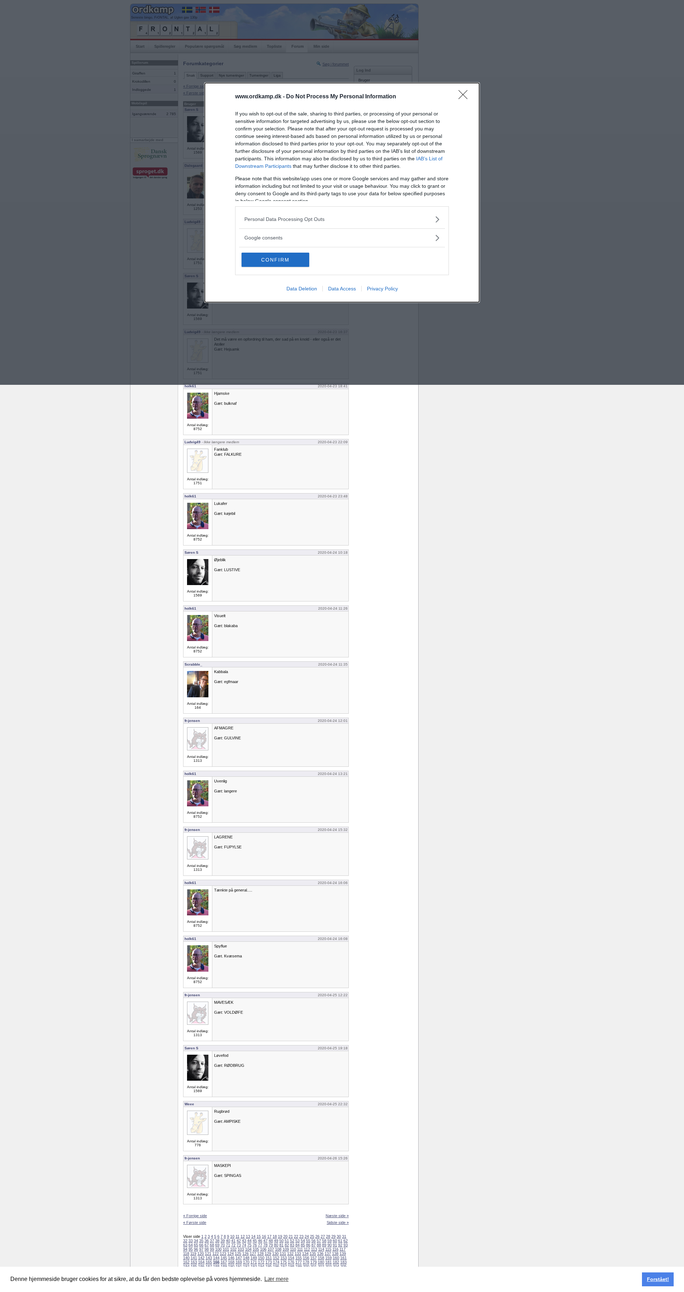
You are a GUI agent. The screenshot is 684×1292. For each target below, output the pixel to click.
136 (320, 1253)
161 (343, 1258)
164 (201, 1262)
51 (287, 1241)
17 (269, 1236)
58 (324, 1241)
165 (209, 1262)
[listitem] (342, 219)
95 (190, 1249)
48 (271, 1241)
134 (305, 1253)
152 (276, 1258)
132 (290, 1253)
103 (241, 1249)
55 (308, 1241)
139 (343, 1253)
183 (343, 1262)
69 (217, 1245)
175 (283, 1262)
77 (260, 1245)
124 (230, 1253)
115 (328, 1249)
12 (242, 1236)
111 (300, 1249)
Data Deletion (301, 288)
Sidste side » (338, 1222)
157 (313, 1258)
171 (253, 1262)
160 (336, 1258)
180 (321, 1262)
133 (298, 1253)
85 (303, 1245)
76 (255, 1245)
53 (297, 1241)
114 (321, 1249)
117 (343, 1249)
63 (185, 1245)
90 (329, 1245)
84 (297, 1245)
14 (253, 1236)
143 (209, 1258)
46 (260, 1241)
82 (287, 1245)
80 (276, 1245)
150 (261, 1258)
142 (201, 1258)
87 (313, 1245)
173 (268, 1262)
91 (335, 1245)
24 (307, 1236)
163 (194, 1262)
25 (312, 1236)
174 (276, 1262)
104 (248, 1249)
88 (319, 1245)
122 (215, 1253)
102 (233, 1249)
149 (253, 1258)
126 (245, 1253)
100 (218, 1249)
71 (228, 1245)
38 (217, 1241)
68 (212, 1245)
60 (335, 1241)
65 (196, 1245)
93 (345, 1245)
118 (186, 1253)
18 (275, 1236)
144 (216, 1258)
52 (292, 1241)
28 (328, 1236)
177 (298, 1262)
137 (328, 1253)
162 (186, 1262)
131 (283, 1253)
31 (344, 1236)
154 (291, 1258)
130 (275, 1253)
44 (249, 1241)
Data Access (342, 288)
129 (268, 1253)
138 (335, 1253)
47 (265, 1241)
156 (306, 1258)
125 (238, 1253)
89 (324, 1245)
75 (249, 1245)
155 (298, 1258)
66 (201, 1245)
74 (244, 1245)
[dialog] (342, 192)
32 (185, 1241)
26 (317, 1236)
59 (329, 1241)
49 (276, 1241)
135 (313, 1253)
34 (196, 1241)
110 (293, 1249)
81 (281, 1245)
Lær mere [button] (276, 1279)
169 (238, 1262)
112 (307, 1249)
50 (281, 1241)
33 (190, 1241)
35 (201, 1241)
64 (190, 1245)
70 (223, 1245)
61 (340, 1241)
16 (264, 1236)
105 (256, 1249)
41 (233, 1241)
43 (244, 1241)
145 (224, 1258)
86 (308, 1245)
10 (232, 1236)
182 (336, 1262)
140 (186, 1258)
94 (185, 1249)
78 (265, 1245)
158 (321, 1258)
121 (208, 1253)
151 (268, 1258)
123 (223, 1253)
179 (313, 1262)
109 (286, 1249)
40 (228, 1241)
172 (261, 1262)
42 (239, 1241)
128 (260, 1253)
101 (226, 1249)
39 (223, 1241)
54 (303, 1241)
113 (314, 1249)
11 (237, 1236)
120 (200, 1253)
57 (319, 1241)
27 (323, 1236)
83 (292, 1245)
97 (201, 1249)
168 (231, 1262)
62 (345, 1241)
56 (313, 1241)
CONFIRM (275, 260)
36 (206, 1241)
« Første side (194, 1222)
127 (253, 1253)
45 (255, 1241)
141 (194, 1258)
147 (238, 1258)
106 (263, 1249)
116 (335, 1249)
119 (193, 1253)
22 (296, 1236)
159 (328, 1258)
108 (278, 1249)
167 (224, 1262)
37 (212, 1241)
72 (233, 1245)
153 (283, 1258)
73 (239, 1245)
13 (248, 1236)
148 (246, 1258)
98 (206, 1249)
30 (339, 1236)
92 (340, 1245)
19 (280, 1236)
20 (285, 1236)
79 (271, 1245)
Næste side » (337, 1216)
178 (306, 1262)
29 (333, 1236)
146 (231, 1258)
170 (246, 1262)
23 (301, 1236)
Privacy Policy (382, 288)
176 (291, 1262)
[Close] (465, 97)
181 (328, 1262)
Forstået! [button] (658, 1279)
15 (258, 1236)
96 (196, 1249)
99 (212, 1249)
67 (206, 1245)
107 (271, 1249)
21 (291, 1236)
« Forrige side (195, 1216)
